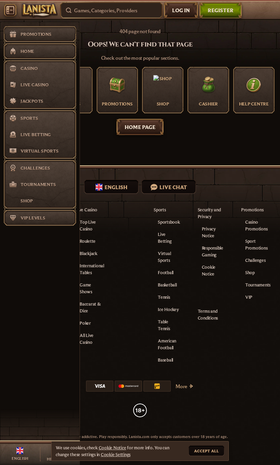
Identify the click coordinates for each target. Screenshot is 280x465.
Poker (85, 323)
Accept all (206, 450)
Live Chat (173, 187)
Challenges (255, 260)
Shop (250, 272)
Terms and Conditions (208, 314)
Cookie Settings (115, 454)
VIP (248, 297)
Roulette (88, 241)
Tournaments (257, 285)
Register (221, 10)
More (181, 386)
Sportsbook (169, 222)
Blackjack (88, 253)
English (115, 187)
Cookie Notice (112, 448)
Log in (181, 10)
